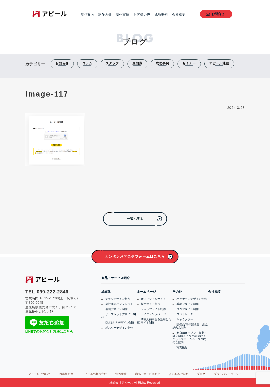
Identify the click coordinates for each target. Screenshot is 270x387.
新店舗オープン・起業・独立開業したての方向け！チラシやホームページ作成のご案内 (190, 337)
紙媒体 (106, 291)
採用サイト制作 (150, 303)
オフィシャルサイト (153, 298)
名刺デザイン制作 (116, 309)
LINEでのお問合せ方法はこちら (49, 331)
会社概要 (178, 14)
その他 (177, 291)
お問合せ (218, 14)
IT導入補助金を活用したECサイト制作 (154, 321)
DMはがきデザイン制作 (120, 322)
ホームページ (146, 291)
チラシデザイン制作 (117, 298)
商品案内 (87, 14)
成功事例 (161, 14)
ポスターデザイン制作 (119, 327)
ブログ (201, 374)
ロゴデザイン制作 (188, 309)
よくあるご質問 (178, 374)
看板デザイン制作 (188, 303)
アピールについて (39, 374)
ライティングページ (153, 314)
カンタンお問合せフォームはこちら (135, 256)
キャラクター (185, 319)
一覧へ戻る (135, 218)
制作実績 (122, 14)
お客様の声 (142, 14)
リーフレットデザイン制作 (118, 316)
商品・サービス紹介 (115, 278)
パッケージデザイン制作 (192, 298)
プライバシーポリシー (228, 374)
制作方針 (104, 14)
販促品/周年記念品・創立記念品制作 (190, 326)
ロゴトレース (185, 314)
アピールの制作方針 (94, 374)
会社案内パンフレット (119, 303)
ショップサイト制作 (153, 309)
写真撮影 (182, 347)
